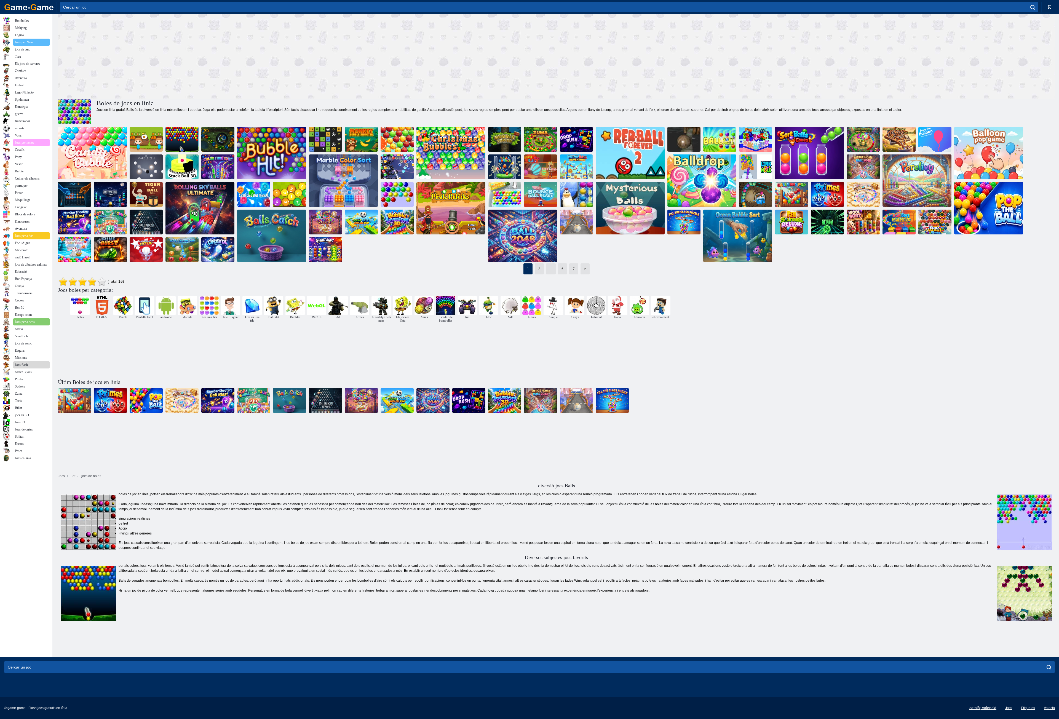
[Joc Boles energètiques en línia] (182, 139)
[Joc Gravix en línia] (217, 249)
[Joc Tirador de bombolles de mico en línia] (361, 139)
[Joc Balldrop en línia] (701, 180)
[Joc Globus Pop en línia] (755, 139)
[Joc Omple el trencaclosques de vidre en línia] (683, 222)
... (551, 269)
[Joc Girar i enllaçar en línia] (863, 194)
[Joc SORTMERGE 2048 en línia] (110, 194)
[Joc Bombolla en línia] (504, 194)
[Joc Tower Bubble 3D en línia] (504, 139)
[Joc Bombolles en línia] (397, 194)
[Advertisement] (307, 56)
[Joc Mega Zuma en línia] (540, 139)
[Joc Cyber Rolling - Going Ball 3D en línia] (576, 222)
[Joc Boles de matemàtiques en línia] (289, 194)
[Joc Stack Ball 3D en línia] (182, 166)
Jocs (1008, 708)
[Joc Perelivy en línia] (916, 180)
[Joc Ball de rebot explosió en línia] (540, 194)
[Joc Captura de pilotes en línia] (271, 236)
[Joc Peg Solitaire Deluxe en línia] (791, 222)
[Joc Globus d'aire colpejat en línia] (146, 249)
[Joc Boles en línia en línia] (325, 139)
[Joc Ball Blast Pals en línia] (934, 222)
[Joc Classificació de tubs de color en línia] (217, 166)
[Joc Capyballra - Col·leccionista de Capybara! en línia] (899, 139)
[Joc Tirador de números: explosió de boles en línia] (74, 222)
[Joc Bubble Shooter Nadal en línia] (397, 166)
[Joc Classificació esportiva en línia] (325, 249)
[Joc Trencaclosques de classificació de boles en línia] (719, 139)
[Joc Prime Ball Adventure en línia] (576, 166)
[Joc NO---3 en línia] (74, 194)
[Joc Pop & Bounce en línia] (110, 222)
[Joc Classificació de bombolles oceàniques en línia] (737, 236)
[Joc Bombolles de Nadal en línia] (450, 153)
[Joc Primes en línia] (827, 194)
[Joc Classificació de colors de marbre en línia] (343, 180)
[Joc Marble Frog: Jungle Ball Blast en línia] (863, 139)
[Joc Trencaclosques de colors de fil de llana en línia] (863, 222)
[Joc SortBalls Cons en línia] (809, 153)
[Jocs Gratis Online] (29, 7)
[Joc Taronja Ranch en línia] (146, 139)
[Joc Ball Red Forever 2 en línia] (630, 153)
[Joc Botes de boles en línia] (504, 166)
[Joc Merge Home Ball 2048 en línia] (863, 166)
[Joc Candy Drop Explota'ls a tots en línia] (253, 194)
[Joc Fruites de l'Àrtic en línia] (576, 194)
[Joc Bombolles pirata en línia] (450, 208)
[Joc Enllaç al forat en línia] (755, 166)
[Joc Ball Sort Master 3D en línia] (899, 222)
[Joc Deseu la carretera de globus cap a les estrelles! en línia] (934, 139)
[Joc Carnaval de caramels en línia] (325, 222)
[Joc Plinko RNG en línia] (146, 222)
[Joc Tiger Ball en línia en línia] (146, 194)
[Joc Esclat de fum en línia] (110, 249)
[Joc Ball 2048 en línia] (522, 236)
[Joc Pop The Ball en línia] (988, 208)
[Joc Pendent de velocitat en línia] (827, 222)
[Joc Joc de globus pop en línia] (988, 153)
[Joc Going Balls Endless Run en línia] (361, 222)
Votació (1049, 708)
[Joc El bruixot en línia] (755, 194)
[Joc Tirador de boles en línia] (182, 249)
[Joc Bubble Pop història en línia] (397, 139)
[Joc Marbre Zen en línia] (146, 166)
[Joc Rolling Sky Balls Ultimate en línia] (199, 208)
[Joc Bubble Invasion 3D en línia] (397, 222)
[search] (1033, 7)
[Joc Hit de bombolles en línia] (271, 153)
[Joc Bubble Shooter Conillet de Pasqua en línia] (74, 249)
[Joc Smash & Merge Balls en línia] (540, 166)
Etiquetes (1028, 708)
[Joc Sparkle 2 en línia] (217, 139)
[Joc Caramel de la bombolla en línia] (92, 153)
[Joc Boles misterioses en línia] (630, 208)
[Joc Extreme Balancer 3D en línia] (683, 139)
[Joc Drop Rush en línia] (576, 139)
